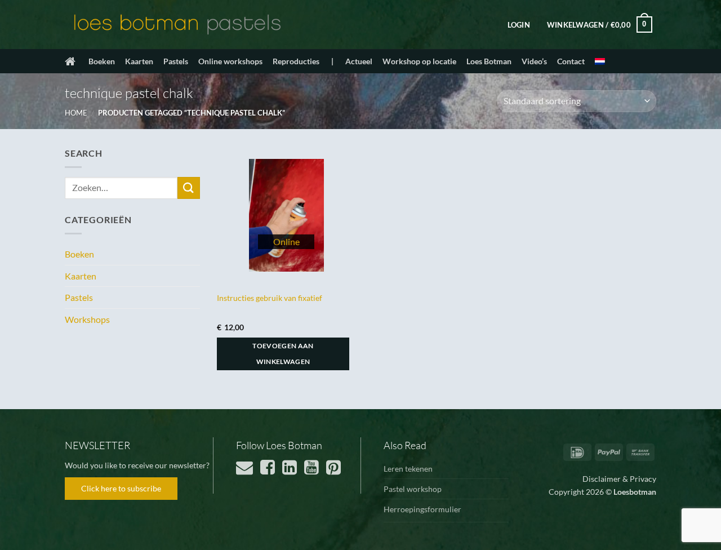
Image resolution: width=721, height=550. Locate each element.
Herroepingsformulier (422, 509)
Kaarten (139, 61)
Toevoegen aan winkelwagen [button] (283, 353)
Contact (571, 61)
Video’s (534, 61)
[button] (519, 25)
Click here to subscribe (121, 488)
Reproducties (296, 61)
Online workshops (230, 61)
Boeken (101, 61)
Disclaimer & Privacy (619, 479)
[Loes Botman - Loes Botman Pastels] (177, 25)
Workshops (87, 319)
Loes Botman (488, 61)
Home (76, 112)
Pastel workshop (413, 489)
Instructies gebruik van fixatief (269, 298)
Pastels (175, 61)
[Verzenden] (188, 188)
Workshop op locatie (419, 61)
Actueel (358, 61)
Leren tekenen (408, 468)
